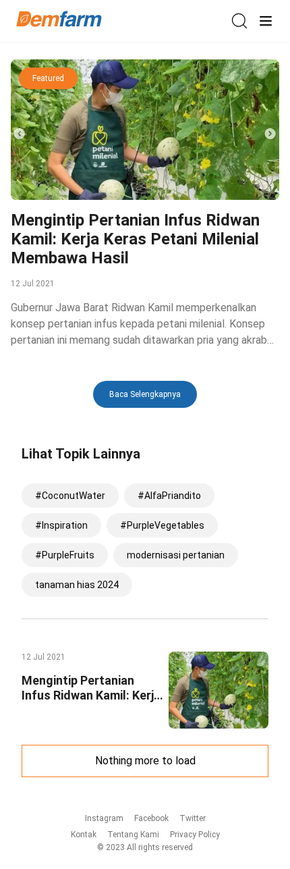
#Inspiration (61, 525)
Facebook (151, 818)
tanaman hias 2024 (77, 584)
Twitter (192, 818)
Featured (48, 78)
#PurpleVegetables (162, 525)
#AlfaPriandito (169, 495)
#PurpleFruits (64, 555)
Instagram (104, 818)
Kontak (83, 834)
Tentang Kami (133, 834)
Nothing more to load (145, 760)
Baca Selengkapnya (145, 394)
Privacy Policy (195, 834)
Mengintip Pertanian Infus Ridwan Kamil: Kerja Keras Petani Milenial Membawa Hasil (135, 239)
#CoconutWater (70, 495)
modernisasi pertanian (176, 555)
